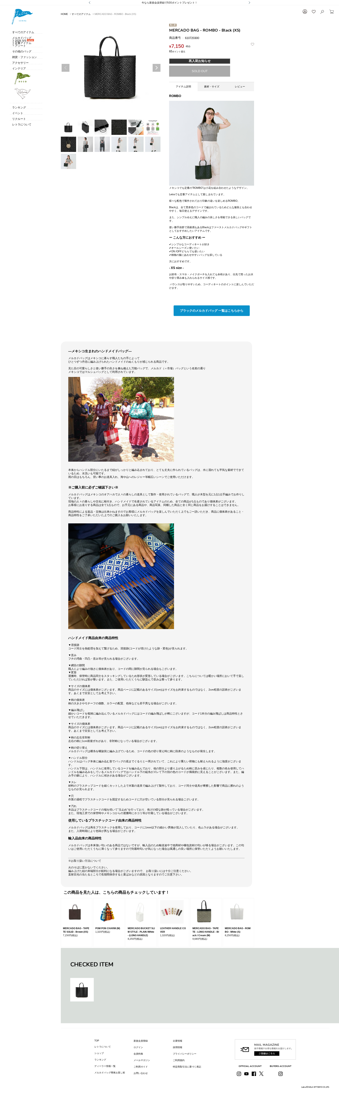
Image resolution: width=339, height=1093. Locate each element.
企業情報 (177, 1040)
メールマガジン (142, 1060)
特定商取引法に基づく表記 (187, 1066)
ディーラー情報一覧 (105, 1066)
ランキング (100, 1059)
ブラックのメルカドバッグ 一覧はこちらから (211, 310)
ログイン (138, 1047)
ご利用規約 (179, 1060)
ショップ (99, 1053)
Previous (65, 68)
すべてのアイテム (81, 14)
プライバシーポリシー (184, 1053)
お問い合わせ (141, 1073)
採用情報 (177, 1047)
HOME (64, 14)
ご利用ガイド (141, 1066)
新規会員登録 (141, 1040)
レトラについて (102, 1046)
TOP (96, 1040)
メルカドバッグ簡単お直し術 (109, 1072)
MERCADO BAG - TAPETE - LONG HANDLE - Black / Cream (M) (205, 932)
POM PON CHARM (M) (107, 928)
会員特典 (138, 1053)
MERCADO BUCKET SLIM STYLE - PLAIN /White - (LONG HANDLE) (141, 932)
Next (156, 68)
